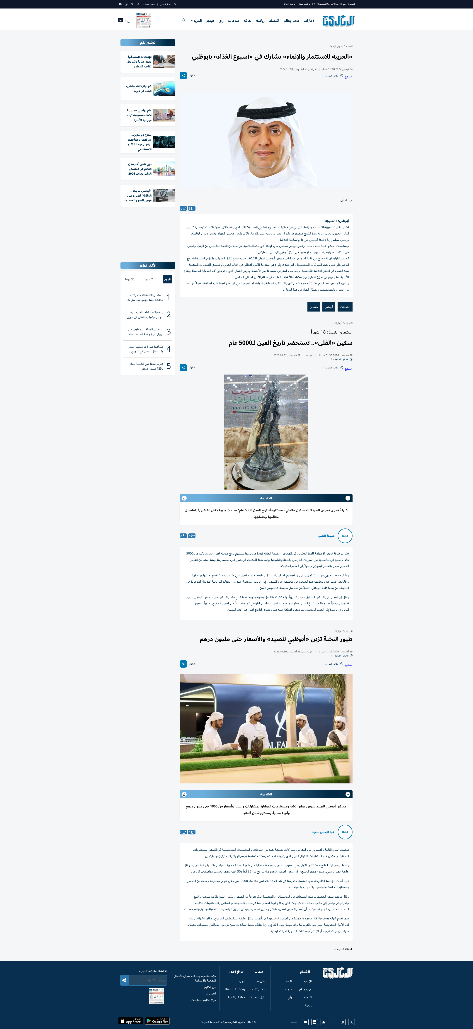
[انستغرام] (126, 4)
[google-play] (157, 1022)
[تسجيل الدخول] (175, 4)
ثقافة (247, 20)
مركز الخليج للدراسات (203, 1000)
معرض (314, 307)
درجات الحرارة (289, 4)
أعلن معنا (260, 981)
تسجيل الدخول (166, 4)
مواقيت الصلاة (305, 4)
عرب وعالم (291, 20)
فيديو (210, 20)
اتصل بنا (211, 993)
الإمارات (309, 20)
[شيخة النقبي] (345, 535)
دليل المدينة (258, 997)
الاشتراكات (259, 989)
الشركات (345, 307)
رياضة (260, 20)
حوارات (241, 981)
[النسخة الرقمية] (144, 21)
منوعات (233, 20)
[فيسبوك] (138, 4)
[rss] (324, 1022)
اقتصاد (274, 20)
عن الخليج (210, 987)
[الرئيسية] (338, 978)
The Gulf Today (234, 989)
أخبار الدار (337, 323)
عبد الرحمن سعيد (323, 832)
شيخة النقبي (326, 536)
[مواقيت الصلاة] (120, 21)
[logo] (339, 21)
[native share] (183, 75)
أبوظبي (329, 307)
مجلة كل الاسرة (236, 997)
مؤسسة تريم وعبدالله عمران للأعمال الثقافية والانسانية (195, 978)
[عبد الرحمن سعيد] (345, 832)
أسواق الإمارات (335, 46)
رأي (221, 20)
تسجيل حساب (149, 4)
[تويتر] (132, 4)
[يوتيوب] (120, 4)
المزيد (198, 20)
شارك (192, 75)
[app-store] (130, 1022)
